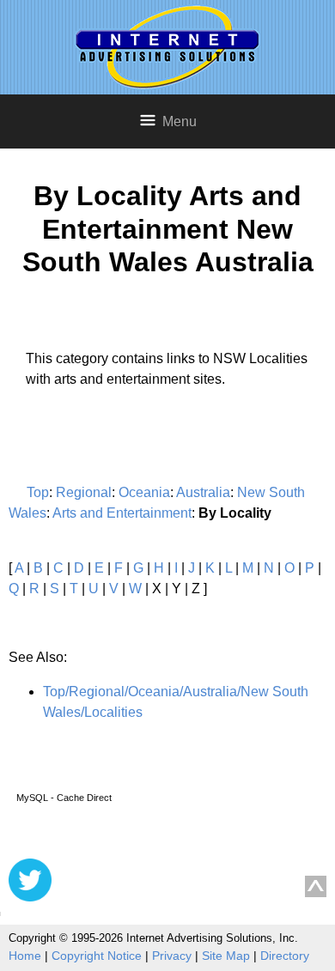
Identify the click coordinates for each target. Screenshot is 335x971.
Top (38, 492)
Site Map (226, 955)
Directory (284, 955)
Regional (84, 492)
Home (25, 955)
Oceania (144, 492)
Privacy (172, 955)
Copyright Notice (97, 955)
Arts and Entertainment (122, 513)
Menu (179, 121)
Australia (203, 492)
